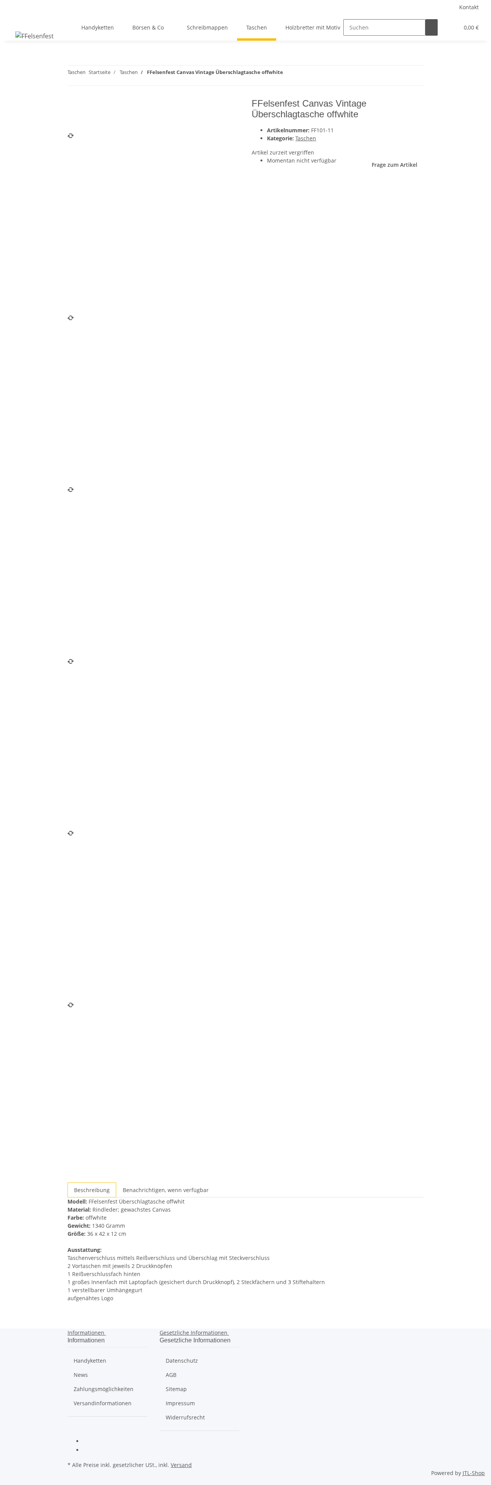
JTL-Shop (474, 1473)
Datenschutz (182, 1360)
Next (76, 1177)
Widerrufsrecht (185, 1417)
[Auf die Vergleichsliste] (74, 123)
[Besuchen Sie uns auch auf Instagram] (89, 1450)
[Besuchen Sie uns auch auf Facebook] (89, 1441)
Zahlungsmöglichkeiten (103, 1389)
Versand (181, 1465)
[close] (74, 106)
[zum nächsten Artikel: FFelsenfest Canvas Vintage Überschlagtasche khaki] (289, 74)
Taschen (305, 138)
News (81, 1374)
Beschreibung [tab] (92, 1190)
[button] (450, 27)
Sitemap (176, 1389)
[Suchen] (431, 27)
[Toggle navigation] (15, 20)
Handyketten (90, 1360)
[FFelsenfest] (34, 35)
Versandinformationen (103, 1403)
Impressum (180, 1403)
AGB (171, 1374)
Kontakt (469, 7)
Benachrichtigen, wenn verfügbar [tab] (166, 1190)
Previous (81, 308)
